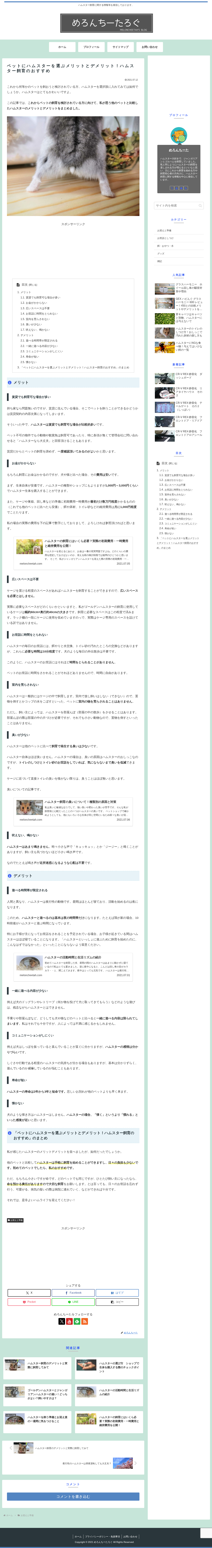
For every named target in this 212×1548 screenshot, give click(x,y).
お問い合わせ (130, 1536)
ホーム (78, 1536)
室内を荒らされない (38, 319)
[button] (117, 1302)
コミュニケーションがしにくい (44, 351)
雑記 (159, 261)
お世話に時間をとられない (42, 313)
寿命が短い (32, 356)
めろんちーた (179, 150)
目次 (25, 284)
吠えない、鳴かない (38, 329)
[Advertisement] (73, 250)
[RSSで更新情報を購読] (84, 1321)
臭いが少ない (34, 324)
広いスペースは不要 (38, 308)
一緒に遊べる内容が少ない (42, 345)
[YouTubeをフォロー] (69, 1321)
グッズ (160, 253)
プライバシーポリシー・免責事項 (102, 1536)
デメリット (27, 335)
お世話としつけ (165, 238)
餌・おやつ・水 (165, 246)
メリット (26, 292)
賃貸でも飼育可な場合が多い (43, 297)
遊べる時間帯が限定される (42, 340)
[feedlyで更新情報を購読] (77, 1321)
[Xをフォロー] (61, 1321)
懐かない (31, 362)
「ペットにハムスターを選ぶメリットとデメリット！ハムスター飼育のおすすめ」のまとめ (75, 367)
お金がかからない (36, 302)
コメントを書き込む (73, 1497)
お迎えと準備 (17, 1220)
